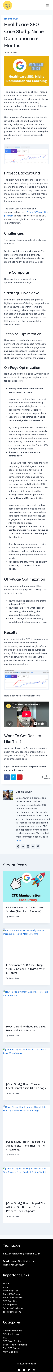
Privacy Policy (10, 1304)
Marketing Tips (10, 1290)
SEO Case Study (11, 19)
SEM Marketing (11, 1334)
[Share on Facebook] (7, 777)
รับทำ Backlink (10, 1351)
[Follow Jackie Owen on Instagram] (28, 846)
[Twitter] (29, 1370)
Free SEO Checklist (13, 1297)
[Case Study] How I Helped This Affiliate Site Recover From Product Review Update (25, 1207)
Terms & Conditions (13, 1308)
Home (6, 1283)
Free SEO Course (12, 1294)
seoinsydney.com (12, 1311)
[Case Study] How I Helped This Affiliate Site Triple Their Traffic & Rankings (25, 1145)
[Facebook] (19, 1370)
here (18, 840)
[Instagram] (34, 1370)
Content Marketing (12, 1330)
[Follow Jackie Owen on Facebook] (18, 846)
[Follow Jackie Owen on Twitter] (23, 846)
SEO (5, 1337)
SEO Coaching (10, 1301)
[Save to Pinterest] (20, 777)
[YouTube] (24, 1370)
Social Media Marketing (15, 1344)
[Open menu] (47, 5)
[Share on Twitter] (13, 777)
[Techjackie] (7, 5)
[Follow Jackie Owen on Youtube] (33, 846)
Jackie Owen (12, 52)
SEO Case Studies (12, 1341)
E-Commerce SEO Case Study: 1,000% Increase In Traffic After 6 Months (25, 968)
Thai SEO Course (11, 1348)
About (6, 1287)
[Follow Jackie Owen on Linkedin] (38, 846)
